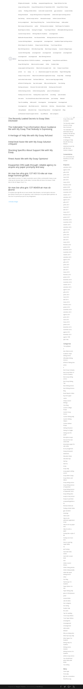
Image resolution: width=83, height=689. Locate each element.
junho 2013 (66, 317)
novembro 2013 (67, 309)
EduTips (52, 106)
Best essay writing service (25, 26)
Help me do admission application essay (43, 75)
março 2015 (66, 272)
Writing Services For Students (55, 37)
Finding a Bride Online (30, 11)
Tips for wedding (23, 102)
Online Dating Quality (39, 91)
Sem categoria (54, 113)
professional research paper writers (28, 113)
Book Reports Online (24, 30)
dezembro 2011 (67, 334)
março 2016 (66, 242)
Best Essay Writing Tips (37, 22)
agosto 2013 (66, 314)
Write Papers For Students (25, 45)
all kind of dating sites (24, 83)
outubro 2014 (66, 284)
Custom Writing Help (24, 53)
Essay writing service (44, 110)
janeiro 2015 (66, 277)
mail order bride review (24, 79)
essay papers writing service (26, 68)
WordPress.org (67, 679)
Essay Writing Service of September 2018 (43, 7)
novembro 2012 (67, 329)
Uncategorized (62, 102)
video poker (65, 22)
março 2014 (66, 302)
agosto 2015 (66, 259)
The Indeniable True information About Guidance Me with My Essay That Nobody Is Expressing (32, 128)
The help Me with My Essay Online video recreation (68, 119)
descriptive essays (45, 18)
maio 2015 (66, 267)
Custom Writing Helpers (25, 41)
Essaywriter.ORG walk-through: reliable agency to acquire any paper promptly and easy (32, 165)
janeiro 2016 (66, 247)
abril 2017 (65, 209)
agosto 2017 (66, 199)
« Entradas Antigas (13, 201)
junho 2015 (66, 264)
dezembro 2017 (67, 189)
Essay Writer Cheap (62, 7)
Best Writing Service (24, 49)
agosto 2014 (66, 289)
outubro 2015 (66, 254)
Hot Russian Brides (39, 37)
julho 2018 (66, 172)
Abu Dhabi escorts (34, 106)
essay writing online (24, 7)
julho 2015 (66, 262)
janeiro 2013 (66, 324)
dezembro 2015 (67, 249)
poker (36, 26)
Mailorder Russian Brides (25, 37)
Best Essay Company (51, 49)
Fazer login (66, 671)
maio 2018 (66, 177)
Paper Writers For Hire (60, 3)
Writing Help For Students (40, 33)
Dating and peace (23, 87)
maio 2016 (66, 237)
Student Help (55, 64)
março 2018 (66, 182)
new (54, 68)
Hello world (33, 102)
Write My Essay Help (37, 49)
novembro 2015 (67, 252)
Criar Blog (53, 94)
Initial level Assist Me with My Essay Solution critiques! (29, 142)
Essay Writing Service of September (40, 14)
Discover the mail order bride (38, 87)
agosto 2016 (66, 229)
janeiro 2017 (66, 217)
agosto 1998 (66, 337)
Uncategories (42, 102)
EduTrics (69, 106)
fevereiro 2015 (67, 274)
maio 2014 (66, 297)
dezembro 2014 (67, 279)
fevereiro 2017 (67, 214)
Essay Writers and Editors (60, 60)
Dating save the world (55, 87)
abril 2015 (65, 269)
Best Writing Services (45, 56)
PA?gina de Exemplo (24, 3)
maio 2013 (66, 319)
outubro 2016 (66, 224)
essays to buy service (24, 75)
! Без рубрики (22, 110)
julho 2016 (66, 232)
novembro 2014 (67, 282)
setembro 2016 (67, 227)
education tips (32, 110)
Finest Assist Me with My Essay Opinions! (28, 158)
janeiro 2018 (66, 187)
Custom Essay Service (24, 33)
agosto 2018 (66, 170)
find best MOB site (38, 79)
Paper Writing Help (65, 72)
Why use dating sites (50, 83)
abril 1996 (65, 339)
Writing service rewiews (46, 26)
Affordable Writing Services (65, 30)
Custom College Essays (65, 49)
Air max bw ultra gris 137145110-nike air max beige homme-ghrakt (30, 174)
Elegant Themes (21, 686)
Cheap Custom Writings (42, 45)
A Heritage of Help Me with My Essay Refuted (30, 135)
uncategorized (53, 33)
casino (20, 11)
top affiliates (44, 113)
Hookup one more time (24, 94)
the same (21, 98)
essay (29, 72)
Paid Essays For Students (62, 26)
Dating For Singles (37, 30)
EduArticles (44, 106)
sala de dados (62, 94)
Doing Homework (23, 14)
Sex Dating (21, 18)
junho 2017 (66, 204)
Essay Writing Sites (23, 64)
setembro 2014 (67, 287)
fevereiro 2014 (67, 304)
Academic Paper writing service (63, 41)
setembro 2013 (67, 312)
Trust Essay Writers (56, 45)
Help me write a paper (37, 64)
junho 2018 (66, 174)
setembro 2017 (67, 197)
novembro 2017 (67, 192)
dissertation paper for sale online (48, 72)
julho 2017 (66, 202)
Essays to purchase (63, 68)
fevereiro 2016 (67, 244)
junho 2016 (66, 234)
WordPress (39, 686)
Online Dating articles (24, 91)
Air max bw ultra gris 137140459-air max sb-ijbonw (29, 188)
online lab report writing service (61, 14)
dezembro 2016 (67, 219)
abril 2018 (65, 179)
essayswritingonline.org (45, 3)
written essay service (32, 18)
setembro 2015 (67, 257)
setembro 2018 (67, 167)
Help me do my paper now (43, 68)
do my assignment (23, 22)
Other (47, 64)
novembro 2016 (67, 222)
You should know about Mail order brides (37, 98)
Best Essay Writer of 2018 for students (29, 60)
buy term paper (37, 83)
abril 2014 (65, 299)
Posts (66, 674)
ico (25, 72)
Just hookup (54, 98)
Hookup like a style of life (40, 94)
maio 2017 (66, 207)
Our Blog (34, 3)
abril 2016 (65, 239)
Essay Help (60, 75)
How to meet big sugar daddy (54, 79)
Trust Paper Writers (50, 30)
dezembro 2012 (67, 327)
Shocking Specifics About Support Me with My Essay (30, 151)
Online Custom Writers (59, 18)
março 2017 (66, 212)
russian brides (69, 11)
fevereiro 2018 (67, 185)
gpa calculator (58, 11)
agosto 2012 (66, 332)
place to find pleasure (53, 91)
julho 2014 (66, 292)
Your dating (61, 83)
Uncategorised (52, 102)
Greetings (68, 75)
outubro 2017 (66, 194)
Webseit (62, 98)
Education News (60, 106)
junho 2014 (66, 294)
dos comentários (69, 676)
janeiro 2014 (66, 307)
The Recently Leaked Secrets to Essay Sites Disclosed (28, 119)
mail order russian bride (45, 11)
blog (64, 110)
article (20, 72)
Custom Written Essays (53, 22)
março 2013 (66, 322)
